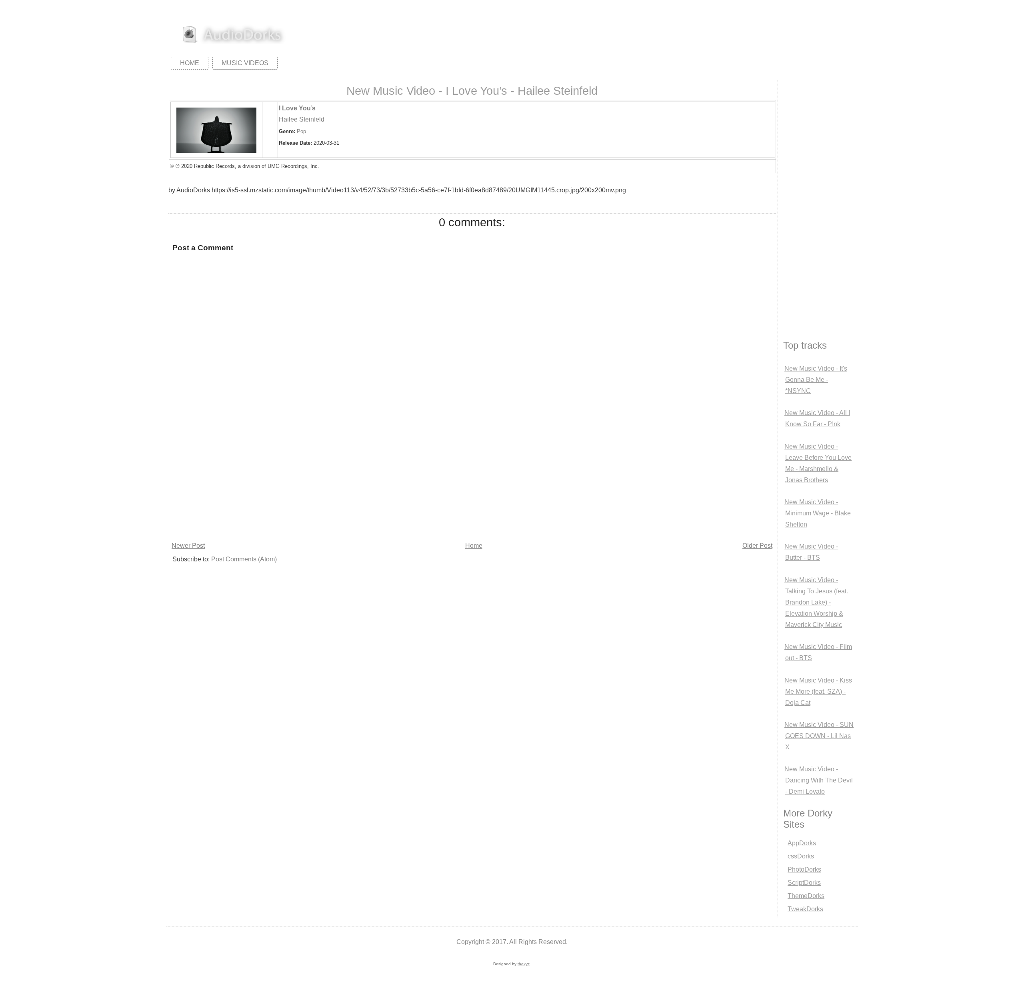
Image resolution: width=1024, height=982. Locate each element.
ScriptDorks (804, 882)
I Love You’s (297, 108)
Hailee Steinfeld (301, 119)
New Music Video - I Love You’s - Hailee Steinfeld (472, 90)
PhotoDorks (804, 869)
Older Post (757, 545)
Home (189, 63)
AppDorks (802, 843)
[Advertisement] (406, 480)
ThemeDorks (806, 895)
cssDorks (801, 856)
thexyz (524, 964)
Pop (301, 131)
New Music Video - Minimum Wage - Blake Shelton (817, 513)
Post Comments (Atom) (244, 559)
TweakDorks (805, 909)
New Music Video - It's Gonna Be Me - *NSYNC (815, 379)
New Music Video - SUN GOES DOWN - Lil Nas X (819, 735)
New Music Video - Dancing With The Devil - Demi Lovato (818, 780)
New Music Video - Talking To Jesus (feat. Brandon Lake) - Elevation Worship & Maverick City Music (816, 602)
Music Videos (245, 63)
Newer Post (188, 545)
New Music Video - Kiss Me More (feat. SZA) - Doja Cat (818, 691)
